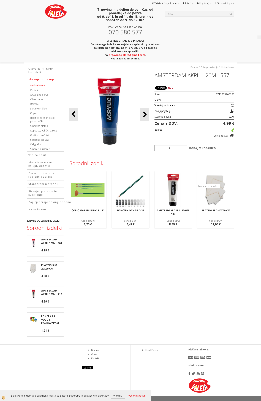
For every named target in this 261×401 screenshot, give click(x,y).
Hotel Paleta (151, 350)
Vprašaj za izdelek (164, 105)
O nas (94, 354)
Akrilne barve (37, 85)
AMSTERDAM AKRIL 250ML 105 (173, 212)
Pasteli (34, 90)
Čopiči (33, 113)
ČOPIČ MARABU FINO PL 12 (88, 210)
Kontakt (95, 358)
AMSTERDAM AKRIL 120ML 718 (51, 292)
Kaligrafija (36, 144)
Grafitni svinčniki (39, 135)
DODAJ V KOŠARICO (202, 148)
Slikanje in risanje (40, 149)
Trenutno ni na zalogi (208, 186)
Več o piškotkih (137, 395)
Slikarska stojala (39, 139)
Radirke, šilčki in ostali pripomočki (42, 119)
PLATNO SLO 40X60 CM (216, 210)
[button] (144, 114)
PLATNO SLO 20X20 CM (49, 266)
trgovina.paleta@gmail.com (127, 55)
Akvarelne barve (39, 94)
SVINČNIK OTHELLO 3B (130, 210)
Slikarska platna (39, 126)
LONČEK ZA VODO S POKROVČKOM (50, 319)
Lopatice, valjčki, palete (43, 130)
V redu (118, 395)
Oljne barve (36, 99)
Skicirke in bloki (38, 108)
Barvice (34, 104)
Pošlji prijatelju (162, 111)
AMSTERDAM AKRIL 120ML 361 (51, 241)
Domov (194, 67)
